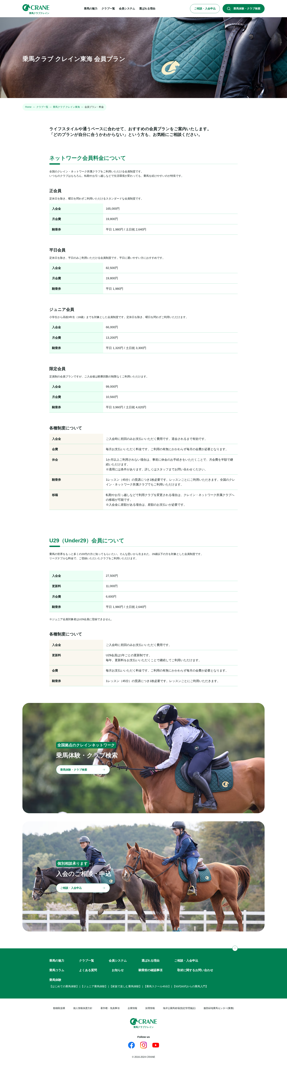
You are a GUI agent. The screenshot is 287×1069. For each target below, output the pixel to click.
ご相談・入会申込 (186, 960)
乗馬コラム (56, 970)
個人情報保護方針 (82, 1008)
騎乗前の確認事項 (150, 970)
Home (28, 107)
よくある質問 (88, 970)
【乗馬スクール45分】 (157, 986)
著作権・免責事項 (110, 1008)
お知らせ (118, 970)
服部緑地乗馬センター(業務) (219, 1008)
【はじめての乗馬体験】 (64, 986)
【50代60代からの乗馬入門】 (190, 986)
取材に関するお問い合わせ (195, 970)
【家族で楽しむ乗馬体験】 (125, 986)
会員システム (118, 960)
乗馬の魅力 (56, 960)
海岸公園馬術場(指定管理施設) (179, 1008)
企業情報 (132, 1008)
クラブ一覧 (42, 107)
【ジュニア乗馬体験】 (94, 986)
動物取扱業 (59, 1008)
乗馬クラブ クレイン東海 (66, 107)
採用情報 (150, 1008)
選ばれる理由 (150, 960)
